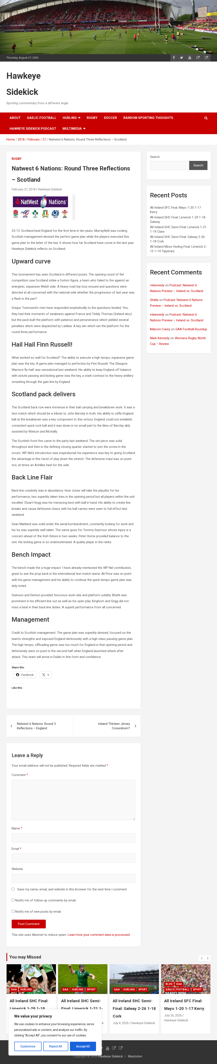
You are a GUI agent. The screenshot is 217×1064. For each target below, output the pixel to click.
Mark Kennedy (160, 338)
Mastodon (135, 1056)
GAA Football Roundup (191, 329)
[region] (55, 1032)
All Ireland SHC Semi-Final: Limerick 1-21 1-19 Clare (30, 1008)
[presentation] (201, 958)
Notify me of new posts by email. (38, 912)
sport (39, 989)
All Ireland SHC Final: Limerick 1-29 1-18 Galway (183, 1008)
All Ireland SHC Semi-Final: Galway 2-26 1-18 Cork (82, 1008)
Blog (117, 983)
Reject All (55, 1046)
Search (155, 157)
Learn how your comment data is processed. (99, 935)
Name (17, 828)
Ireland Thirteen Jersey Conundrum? (114, 726)
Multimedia (72, 129)
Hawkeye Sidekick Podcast (33, 129)
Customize (27, 1046)
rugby (92, 118)
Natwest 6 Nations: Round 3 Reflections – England (36, 726)
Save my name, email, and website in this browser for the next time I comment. (72, 889)
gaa (14, 989)
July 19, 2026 (173, 1023)
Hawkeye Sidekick (50, 189)
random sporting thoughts (148, 118)
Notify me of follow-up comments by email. (45, 900)
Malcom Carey (160, 329)
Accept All (83, 1046)
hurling (70, 118)
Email (16, 849)
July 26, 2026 (121, 1015)
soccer (110, 118)
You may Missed (25, 957)
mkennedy (157, 285)
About (15, 118)
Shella (154, 300)
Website (17, 869)
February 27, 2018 (24, 189)
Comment (20, 775)
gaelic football (41, 118)
